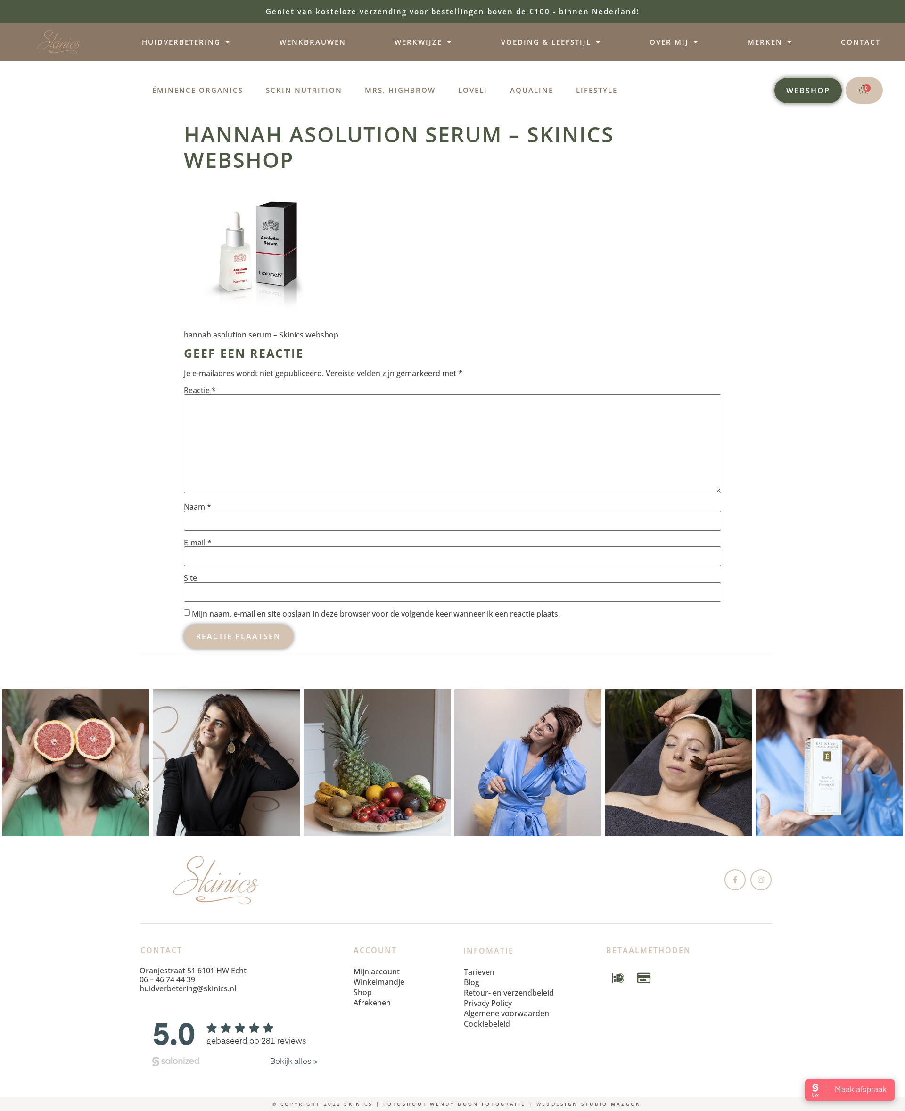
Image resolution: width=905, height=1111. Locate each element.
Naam (197, 506)
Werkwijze (418, 42)
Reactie (200, 390)
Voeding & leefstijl (546, 42)
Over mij (669, 42)
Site (190, 578)
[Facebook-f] (735, 879)
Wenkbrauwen (313, 42)
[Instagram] (761, 879)
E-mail (198, 542)
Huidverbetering (181, 42)
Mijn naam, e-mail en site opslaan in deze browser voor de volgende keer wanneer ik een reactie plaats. (376, 613)
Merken (765, 42)
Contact (860, 42)
